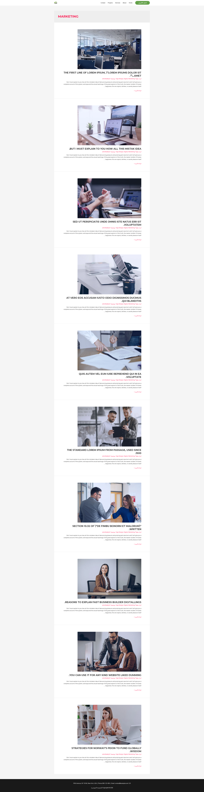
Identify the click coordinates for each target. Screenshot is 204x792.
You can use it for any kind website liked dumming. (105, 675)
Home (130, 3)
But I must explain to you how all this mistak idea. (105, 148)
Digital (126, 79)
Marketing (131, 79)
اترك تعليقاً (138, 79)
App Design (119, 79)
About (124, 3)
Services (117, 3)
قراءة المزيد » (137, 90)
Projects (110, 3)
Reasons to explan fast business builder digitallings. (102, 602)
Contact (103, 3)
